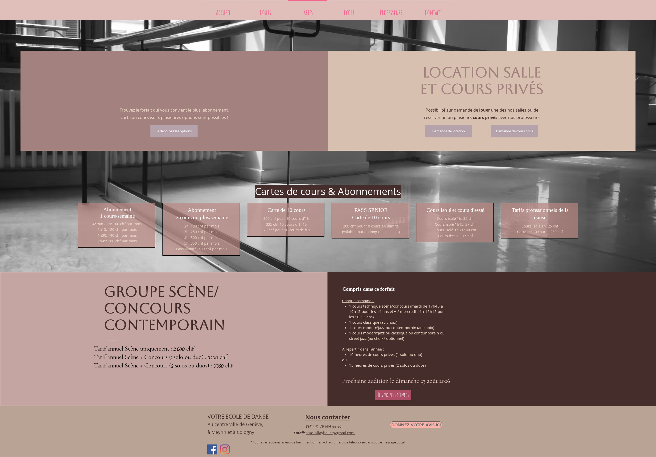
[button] (349, 10)
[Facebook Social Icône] (212, 449)
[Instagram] (225, 449)
